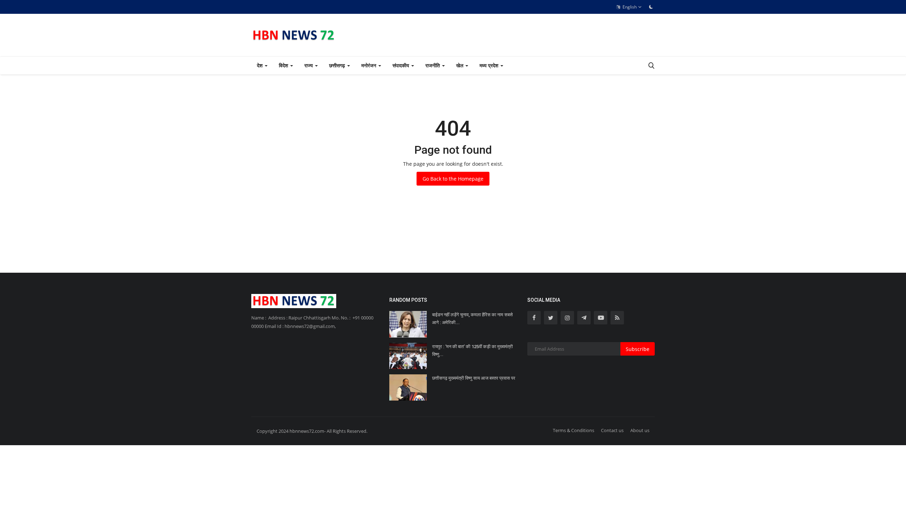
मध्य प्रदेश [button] (490, 65)
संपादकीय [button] (401, 65)
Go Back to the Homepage (453, 178)
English (629, 7)
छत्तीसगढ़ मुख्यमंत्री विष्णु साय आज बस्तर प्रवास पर (473, 378)
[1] (651, 6)
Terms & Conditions (573, 430)
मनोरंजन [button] (369, 65)
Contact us (612, 430)
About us (639, 430)
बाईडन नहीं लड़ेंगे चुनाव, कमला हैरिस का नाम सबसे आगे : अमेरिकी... (472, 318)
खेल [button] (460, 65)
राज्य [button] (309, 65)
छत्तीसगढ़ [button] (337, 65)
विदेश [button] (284, 65)
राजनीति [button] (433, 65)
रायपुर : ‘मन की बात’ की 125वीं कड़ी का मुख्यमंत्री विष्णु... (472, 350)
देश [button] (260, 65)
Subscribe (637, 349)
